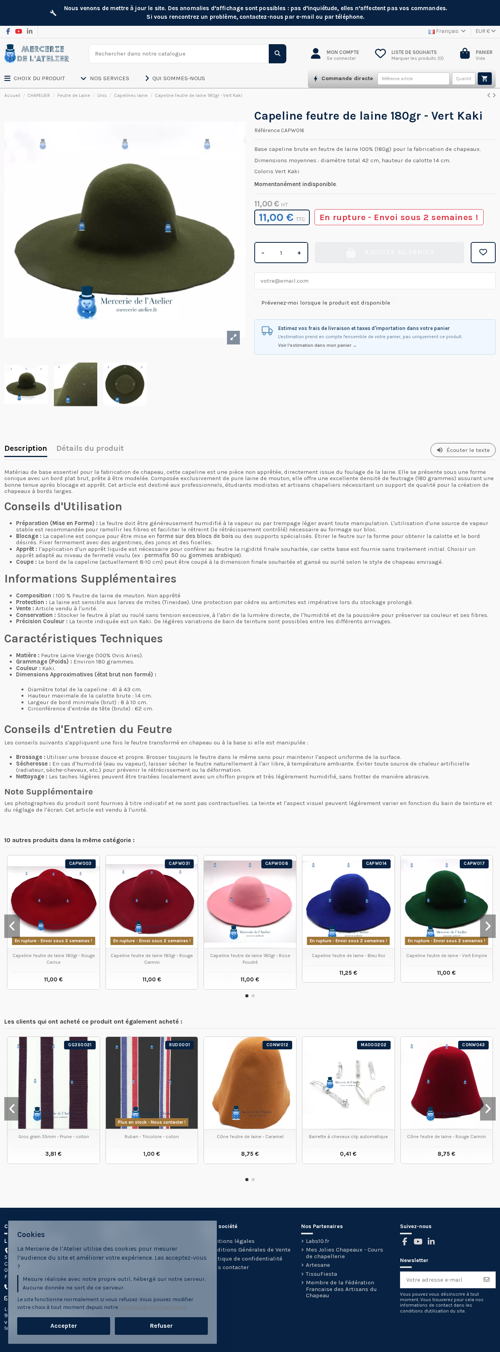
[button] (42, 78)
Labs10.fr (317, 1241)
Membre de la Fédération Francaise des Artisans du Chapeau (341, 1289)
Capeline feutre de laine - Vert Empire (446, 955)
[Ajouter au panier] (485, 78)
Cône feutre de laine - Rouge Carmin (446, 1136)
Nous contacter (228, 1267)
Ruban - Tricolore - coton (152, 1136)
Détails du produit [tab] (90, 449)
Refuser (161, 1325)
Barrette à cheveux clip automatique (348, 1136)
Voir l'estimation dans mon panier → (317, 345)
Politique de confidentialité (244, 1258)
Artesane (318, 1265)
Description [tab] (25, 449)
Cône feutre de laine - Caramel (250, 1136)
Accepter (63, 1325)
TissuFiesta (321, 1274)
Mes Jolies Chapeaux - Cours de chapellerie (344, 1252)
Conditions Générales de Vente (249, 1249)
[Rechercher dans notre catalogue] (277, 53)
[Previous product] (489, 95)
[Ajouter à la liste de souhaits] (483, 252)
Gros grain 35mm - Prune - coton (53, 1136)
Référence (267, 130)
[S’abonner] (486, 1280)
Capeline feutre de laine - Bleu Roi (348, 955)
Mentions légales (231, 1241)
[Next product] (494, 95)
